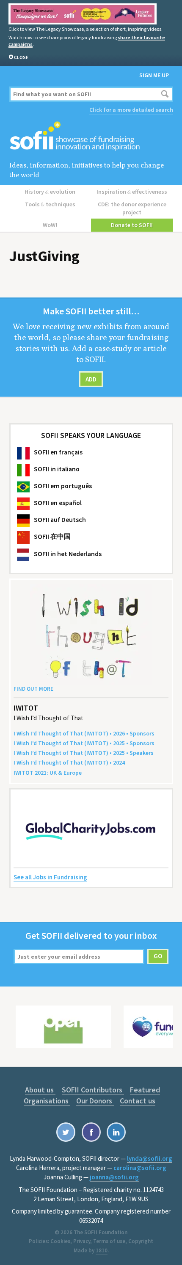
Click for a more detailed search (131, 110)
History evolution (50, 191)
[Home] (91, 136)
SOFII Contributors (93, 1090)
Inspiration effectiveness (132, 191)
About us (40, 1090)
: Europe (48, 772)
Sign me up (154, 75)
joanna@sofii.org (114, 1177)
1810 (102, 1250)
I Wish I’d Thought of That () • (69, 762)
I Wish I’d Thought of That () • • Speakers (84, 753)
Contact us (137, 1101)
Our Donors (95, 1101)
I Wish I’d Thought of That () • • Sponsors (84, 733)
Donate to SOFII (132, 225)
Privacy (81, 1241)
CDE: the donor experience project (132, 208)
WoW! (50, 225)
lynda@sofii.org (149, 1158)
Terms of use (109, 1241)
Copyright (140, 1241)
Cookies (60, 1241)
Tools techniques (50, 204)
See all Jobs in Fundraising (50, 877)
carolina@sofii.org (139, 1168)
